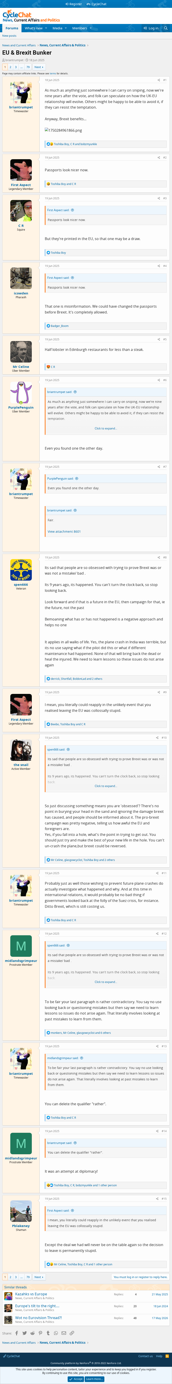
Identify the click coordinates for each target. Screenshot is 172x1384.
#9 (165, 692)
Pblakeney (21, 1225)
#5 (165, 339)
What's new (34, 28)
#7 (165, 467)
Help (159, 1356)
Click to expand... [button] (106, 428)
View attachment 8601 (64, 531)
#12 (164, 934)
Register (75, 4)
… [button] (21, 67)
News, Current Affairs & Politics (34, 1298)
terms (53, 73)
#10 (164, 738)
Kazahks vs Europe (31, 1294)
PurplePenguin (21, 407)
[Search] (166, 28)
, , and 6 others (81, 1033)
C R (21, 225)
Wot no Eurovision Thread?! (38, 1317)
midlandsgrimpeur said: (63, 1058)
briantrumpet (14, 60)
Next (37, 67)
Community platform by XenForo (86, 1363)
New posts (9, 36)
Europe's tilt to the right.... (37, 1305)
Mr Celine (21, 366)
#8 (165, 557)
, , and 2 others (76, 679)
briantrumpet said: (59, 392)
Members (79, 28)
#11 (164, 873)
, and (75, 144)
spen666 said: (56, 749)
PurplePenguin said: (60, 478)
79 (28, 67)
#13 (164, 1046)
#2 (165, 157)
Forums (12, 28)
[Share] (159, 80)
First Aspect (21, 184)
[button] (46, 28)
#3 (165, 198)
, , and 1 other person (85, 1185)
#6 (165, 380)
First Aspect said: (58, 210)
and (63, 184)
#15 (164, 1199)
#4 (165, 266)
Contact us (145, 1356)
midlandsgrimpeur (21, 960)
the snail (21, 764)
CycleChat (99, 4)
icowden (21, 293)
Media (57, 28)
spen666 (21, 584)
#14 (164, 1131)
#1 (165, 80)
